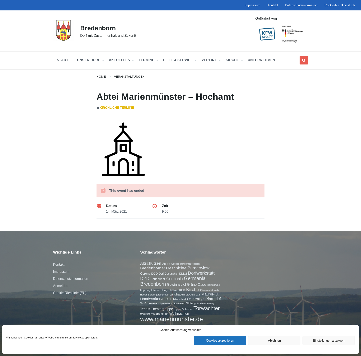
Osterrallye (195, 299)
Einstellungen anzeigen (328, 340)
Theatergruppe (162, 309)
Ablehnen (274, 340)
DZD (145, 278)
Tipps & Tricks (183, 309)
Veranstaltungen (129, 76)
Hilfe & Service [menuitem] (178, 60)
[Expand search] (304, 60)
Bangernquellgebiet (190, 264)
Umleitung (145, 314)
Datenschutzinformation (70, 278)
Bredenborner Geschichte (163, 268)
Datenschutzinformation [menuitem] (301, 5)
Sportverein (179, 303)
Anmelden (60, 286)
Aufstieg (175, 264)
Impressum (61, 271)
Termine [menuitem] (146, 60)
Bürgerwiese (199, 268)
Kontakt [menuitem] (272, 5)
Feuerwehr (158, 279)
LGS (198, 294)
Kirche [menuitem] (232, 60)
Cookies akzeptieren (220, 340)
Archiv (166, 263)
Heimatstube (213, 285)
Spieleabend (166, 303)
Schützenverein (149, 303)
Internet (155, 290)
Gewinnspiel (176, 284)
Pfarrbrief (213, 299)
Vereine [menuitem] (209, 60)
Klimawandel (206, 290)
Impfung (145, 290)
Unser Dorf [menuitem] (88, 60)
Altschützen (150, 263)
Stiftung (191, 303)
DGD (154, 273)
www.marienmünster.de (171, 319)
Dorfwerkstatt (201, 273)
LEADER (190, 294)
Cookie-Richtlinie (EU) (69, 293)
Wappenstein (159, 313)
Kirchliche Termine (117, 107)
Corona (145, 273)
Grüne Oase (196, 284)
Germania (174, 279)
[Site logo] (63, 40)
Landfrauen (177, 294)
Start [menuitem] (63, 60)
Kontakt (58, 264)
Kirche (192, 289)
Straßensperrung (205, 303)
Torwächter (206, 308)
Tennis (145, 309)
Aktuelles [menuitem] (119, 60)
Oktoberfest (179, 299)
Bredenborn (98, 28)
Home (101, 76)
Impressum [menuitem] (252, 5)
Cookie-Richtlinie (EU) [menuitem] (339, 5)
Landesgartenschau (158, 294)
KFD (182, 290)
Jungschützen (169, 290)
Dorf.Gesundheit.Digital (173, 273)
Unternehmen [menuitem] (261, 60)
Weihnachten (179, 313)
